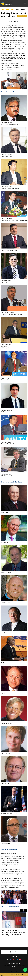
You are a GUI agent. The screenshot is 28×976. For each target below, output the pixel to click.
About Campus (10, 9)
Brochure (13, 974)
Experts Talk (22, 16)
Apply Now (14, 971)
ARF (26, 974)
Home (2, 9)
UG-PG (18, 974)
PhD (22, 974)
